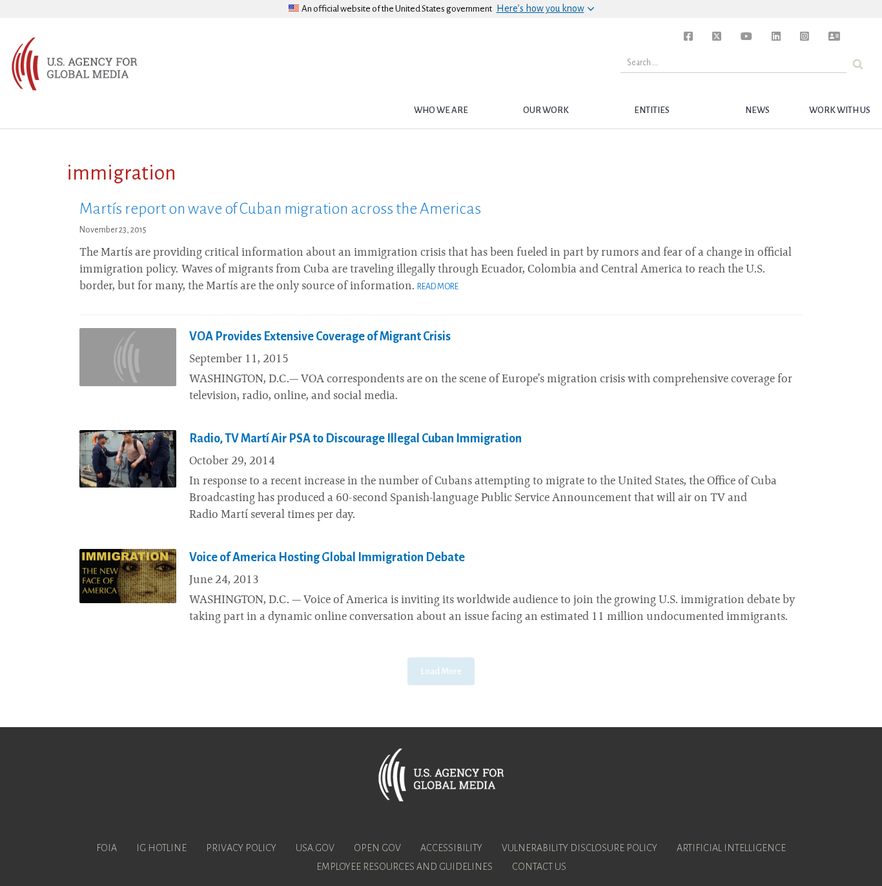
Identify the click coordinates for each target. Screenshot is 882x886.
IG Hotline (161, 848)
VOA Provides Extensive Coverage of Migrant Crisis (320, 336)
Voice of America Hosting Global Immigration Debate (327, 557)
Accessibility (451, 848)
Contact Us (539, 866)
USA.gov (315, 848)
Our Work (546, 110)
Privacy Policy (241, 848)
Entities (652, 110)
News (757, 110)
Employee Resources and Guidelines (404, 866)
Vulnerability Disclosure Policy (579, 848)
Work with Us (839, 110)
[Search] (858, 64)
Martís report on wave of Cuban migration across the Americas (280, 208)
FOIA (106, 848)
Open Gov (377, 848)
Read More (437, 286)
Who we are (441, 110)
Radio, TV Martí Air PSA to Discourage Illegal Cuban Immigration (355, 438)
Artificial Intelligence (731, 848)
